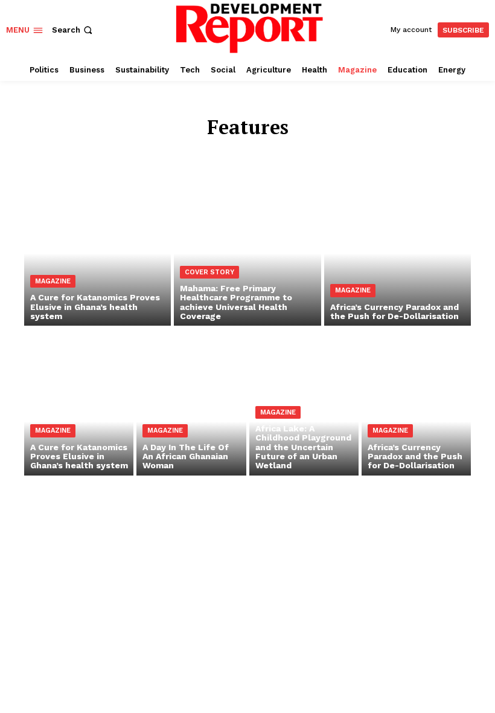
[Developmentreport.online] (249, 28)
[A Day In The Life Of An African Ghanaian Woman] (191, 410)
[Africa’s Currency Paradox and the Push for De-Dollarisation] (397, 237)
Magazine (53, 281)
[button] (73, 30)
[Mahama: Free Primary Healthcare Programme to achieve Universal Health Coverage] (247, 237)
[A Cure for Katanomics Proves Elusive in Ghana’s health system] (97, 237)
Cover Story (209, 272)
